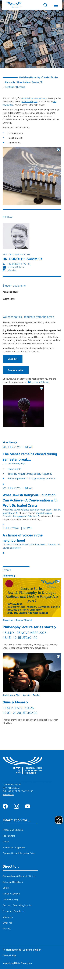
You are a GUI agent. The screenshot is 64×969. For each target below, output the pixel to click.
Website (12, 270)
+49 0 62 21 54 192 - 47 (18, 263)
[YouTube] (27, 806)
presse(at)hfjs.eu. (40, 382)
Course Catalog (10, 899)
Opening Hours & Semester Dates (19, 853)
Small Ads (7, 922)
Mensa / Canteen (11, 893)
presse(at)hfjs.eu (16, 267)
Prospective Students (13, 830)
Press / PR (37, 82)
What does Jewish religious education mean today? (28, 509)
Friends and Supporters (14, 847)
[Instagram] (16, 806)
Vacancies (8, 917)
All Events (8, 576)
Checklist (12, 358)
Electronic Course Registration (17, 905)
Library (6, 887)
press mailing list (29, 101)
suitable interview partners (34, 98)
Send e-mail (8, 794)
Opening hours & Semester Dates (19, 876)
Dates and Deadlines (13, 882)
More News (9, 442)
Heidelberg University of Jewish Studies (38, 77)
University (10, 82)
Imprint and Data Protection (17, 963)
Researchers (9, 835)
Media (6, 841)
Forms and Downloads (13, 911)
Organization (23, 82)
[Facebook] (5, 806)
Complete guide (15, 370)
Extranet (7, 928)
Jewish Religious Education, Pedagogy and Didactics (27, 515)
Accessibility (9, 955)
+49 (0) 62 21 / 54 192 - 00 (20, 791)
